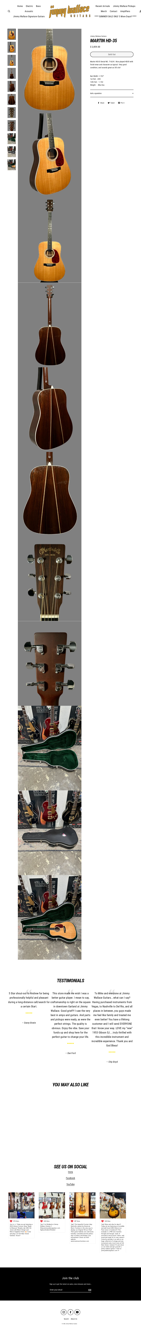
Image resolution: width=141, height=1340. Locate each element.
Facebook (70, 1178)
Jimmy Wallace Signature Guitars (29, 16)
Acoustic (29, 11)
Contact (113, 11)
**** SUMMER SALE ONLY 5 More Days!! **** (115, 16)
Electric (29, 6)
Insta (70, 1172)
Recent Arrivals (103, 6)
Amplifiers (125, 11)
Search (66, 1319)
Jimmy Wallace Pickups (124, 6)
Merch (104, 11)
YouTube (70, 1184)
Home (20, 6)
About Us (74, 1319)
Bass (38, 6)
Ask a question (96, 93)
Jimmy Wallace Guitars (26, 1146)
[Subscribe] (89, 1290)
